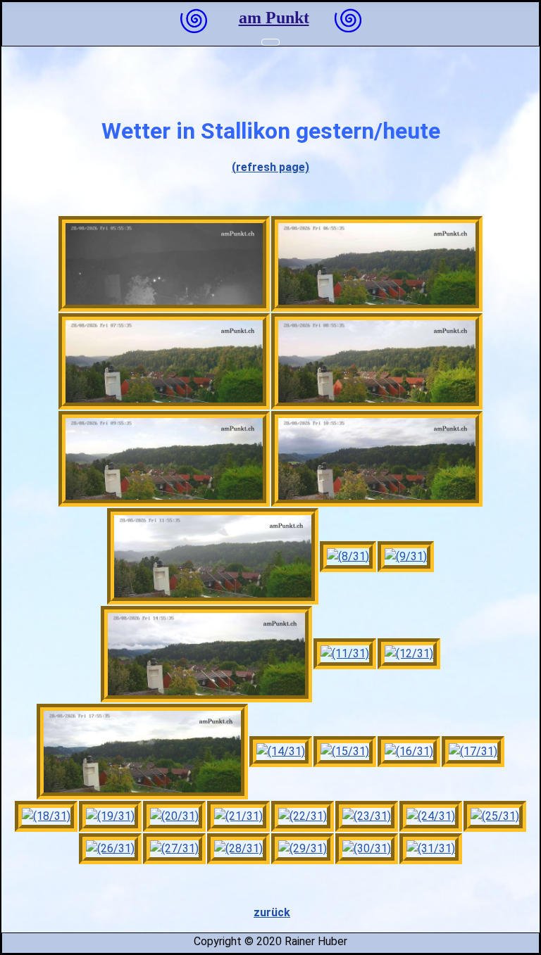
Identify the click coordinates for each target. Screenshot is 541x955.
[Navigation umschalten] (270, 42)
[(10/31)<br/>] (206, 654)
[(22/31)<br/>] (302, 816)
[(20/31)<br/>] (174, 816)
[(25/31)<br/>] (495, 816)
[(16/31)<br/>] (409, 751)
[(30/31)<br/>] (366, 848)
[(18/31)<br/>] (46, 816)
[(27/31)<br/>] (174, 848)
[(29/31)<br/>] (302, 848)
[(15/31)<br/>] (344, 751)
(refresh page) (270, 167)
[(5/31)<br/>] (164, 459)
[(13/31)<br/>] (142, 752)
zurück (272, 912)
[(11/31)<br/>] (344, 653)
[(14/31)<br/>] (280, 751)
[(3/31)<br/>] (164, 361)
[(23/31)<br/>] (366, 816)
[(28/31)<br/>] (238, 848)
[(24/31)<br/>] (430, 816)
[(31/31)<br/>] (430, 848)
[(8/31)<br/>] (348, 556)
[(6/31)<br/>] (377, 459)
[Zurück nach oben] (522, 936)
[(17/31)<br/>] (473, 751)
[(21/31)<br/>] (238, 816)
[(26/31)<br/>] (110, 848)
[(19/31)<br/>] (110, 816)
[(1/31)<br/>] (164, 264)
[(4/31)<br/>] (377, 361)
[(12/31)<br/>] (409, 653)
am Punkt (274, 17)
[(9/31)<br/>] (406, 556)
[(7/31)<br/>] (212, 556)
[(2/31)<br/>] (377, 264)
